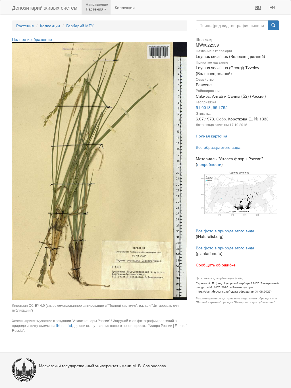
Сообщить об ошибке (216, 265)
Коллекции (125, 7)
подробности (209, 164)
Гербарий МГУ (79, 25)
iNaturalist (64, 325)
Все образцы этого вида (218, 147)
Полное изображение (32, 39)
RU (258, 7)
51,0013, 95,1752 (212, 107)
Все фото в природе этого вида (225, 230)
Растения (25, 25)
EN (272, 7)
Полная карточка (211, 136)
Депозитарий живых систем (44, 7)
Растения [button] (94, 9)
